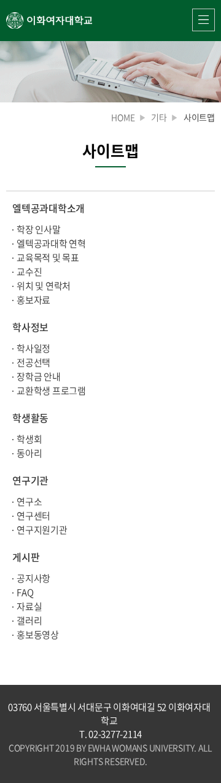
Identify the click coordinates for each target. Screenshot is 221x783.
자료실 (29, 606)
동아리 (29, 453)
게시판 (25, 556)
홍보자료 (33, 300)
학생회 (29, 439)
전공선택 (33, 362)
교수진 (29, 271)
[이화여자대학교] (49, 20)
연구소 (29, 501)
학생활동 (30, 417)
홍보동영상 (38, 634)
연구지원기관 (42, 530)
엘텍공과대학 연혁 (51, 243)
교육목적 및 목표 (48, 257)
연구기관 (30, 480)
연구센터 (33, 515)
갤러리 (29, 620)
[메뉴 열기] (203, 20)
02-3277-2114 (115, 734)
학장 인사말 (39, 229)
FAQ (25, 592)
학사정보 (30, 326)
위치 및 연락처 (44, 285)
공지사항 (33, 578)
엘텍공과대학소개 (48, 208)
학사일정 (33, 348)
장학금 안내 (39, 376)
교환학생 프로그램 (51, 390)
